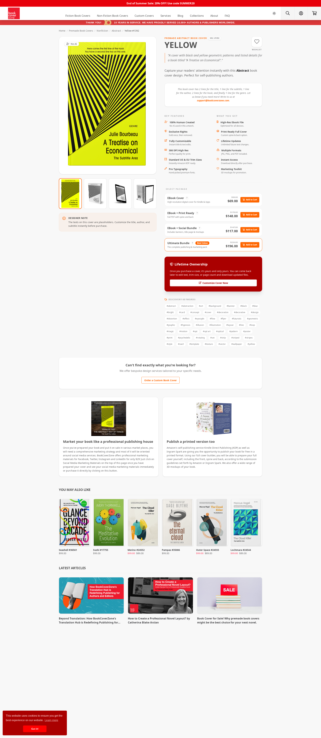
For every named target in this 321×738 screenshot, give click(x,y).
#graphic (171, 325)
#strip (223, 337)
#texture (209, 344)
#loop (252, 325)
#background (215, 306)
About (214, 16)
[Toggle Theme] (274, 13)
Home (62, 30)
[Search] (287, 13)
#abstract (171, 306)
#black (243, 306)
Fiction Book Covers (77, 16)
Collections (197, 16)
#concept (194, 312)
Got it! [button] (34, 728)
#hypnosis (185, 325)
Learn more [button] (51, 720)
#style (169, 344)
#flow (212, 318)
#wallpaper (236, 344)
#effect (186, 318)
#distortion (172, 318)
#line (241, 325)
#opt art (206, 331)
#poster (247, 331)
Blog (180, 16)
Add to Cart (251, 199)
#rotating (200, 337)
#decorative (239, 312)
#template (194, 344)
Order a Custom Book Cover (160, 380)
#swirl (181, 344)
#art (201, 306)
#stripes (249, 337)
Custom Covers (144, 16)
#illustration (215, 325)
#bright (170, 312)
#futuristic (236, 318)
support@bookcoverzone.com (213, 100)
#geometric (252, 318)
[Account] (301, 13)
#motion (183, 331)
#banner (231, 306)
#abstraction (187, 306)
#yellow (251, 344)
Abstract (116, 30)
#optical (220, 331)
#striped (235, 337)
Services (165, 16)
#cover (208, 312)
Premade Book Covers (81, 30)
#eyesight (199, 318)
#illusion (200, 325)
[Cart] (314, 13)
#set (212, 337)
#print (169, 337)
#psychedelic (184, 337)
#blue (255, 306)
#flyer (223, 318)
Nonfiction (102, 30)
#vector (222, 344)
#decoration (222, 312)
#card (182, 312)
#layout (229, 325)
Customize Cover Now (215, 283)
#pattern (233, 331)
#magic (170, 331)
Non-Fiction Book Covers (112, 16)
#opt (195, 331)
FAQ (227, 16)
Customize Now (110, 105)
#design (254, 312)
